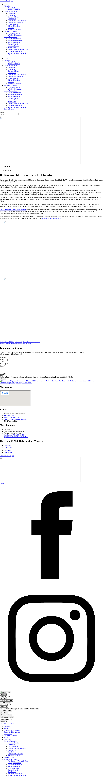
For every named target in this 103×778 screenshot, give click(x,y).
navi (37, 708)
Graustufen (4, 713)
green (12, 708)
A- (1, 698)
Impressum (7, 445)
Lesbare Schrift (5, 702)
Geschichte (11, 13)
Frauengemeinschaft (14, 38)
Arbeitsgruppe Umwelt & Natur (18, 49)
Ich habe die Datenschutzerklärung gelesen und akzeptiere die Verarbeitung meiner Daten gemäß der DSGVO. (37, 377)
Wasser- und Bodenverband (17, 53)
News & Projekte (13, 8)
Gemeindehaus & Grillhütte (17, 20)
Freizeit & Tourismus (10, 31)
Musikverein (12, 48)
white (7, 708)
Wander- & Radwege (15, 35)
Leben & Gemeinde (10, 11)
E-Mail (2, 362)
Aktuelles (7, 6)
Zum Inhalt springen (6, 1)
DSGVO (3, 375)
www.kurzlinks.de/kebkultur (51, 218)
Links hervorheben (6, 710)
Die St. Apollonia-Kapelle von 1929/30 (13, 210)
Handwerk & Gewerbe (15, 22)
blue (17, 708)
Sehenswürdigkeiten (14, 33)
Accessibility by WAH (7, 723)
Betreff (2, 366)
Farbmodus (4, 706)
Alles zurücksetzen (6, 719)
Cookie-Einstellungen (7, 456)
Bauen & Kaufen (13, 24)
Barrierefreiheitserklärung (12, 730)
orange (26, 708)
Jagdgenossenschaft (14, 42)
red (21, 708)
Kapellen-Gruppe (13, 46)
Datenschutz (8, 447)
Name (2, 359)
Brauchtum (11, 15)
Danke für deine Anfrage (12, 732)
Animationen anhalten (7, 717)
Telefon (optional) (6, 364)
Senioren (11, 28)
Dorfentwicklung (13, 17)
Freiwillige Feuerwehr (15, 40)
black (2, 708)
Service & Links (9, 55)
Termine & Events (14, 10)
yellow (32, 708)
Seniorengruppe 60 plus (15, 51)
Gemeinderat (12, 19)
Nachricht (3, 373)
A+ (5, 698)
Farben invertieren (6, 715)
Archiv (6, 728)
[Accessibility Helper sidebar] (5, 692)
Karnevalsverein (13, 44)
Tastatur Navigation (6, 700)
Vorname (3, 357)
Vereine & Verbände (14, 29)
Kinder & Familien (14, 26)
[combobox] (9, 114)
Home (6, 4)
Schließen (4, 694)
